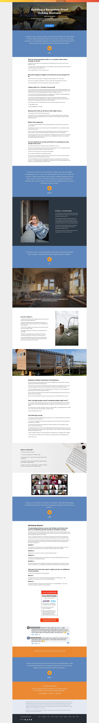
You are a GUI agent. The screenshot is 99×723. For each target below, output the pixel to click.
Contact (60, 716)
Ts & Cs (39, 716)
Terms (48, 716)
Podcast (69, 716)
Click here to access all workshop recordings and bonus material (49, 620)
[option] (49, 43)
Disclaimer (44, 716)
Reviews (56, 716)
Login (74, 716)
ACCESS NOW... (49, 25)
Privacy (52, 716)
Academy (65, 716)
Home (77, 716)
